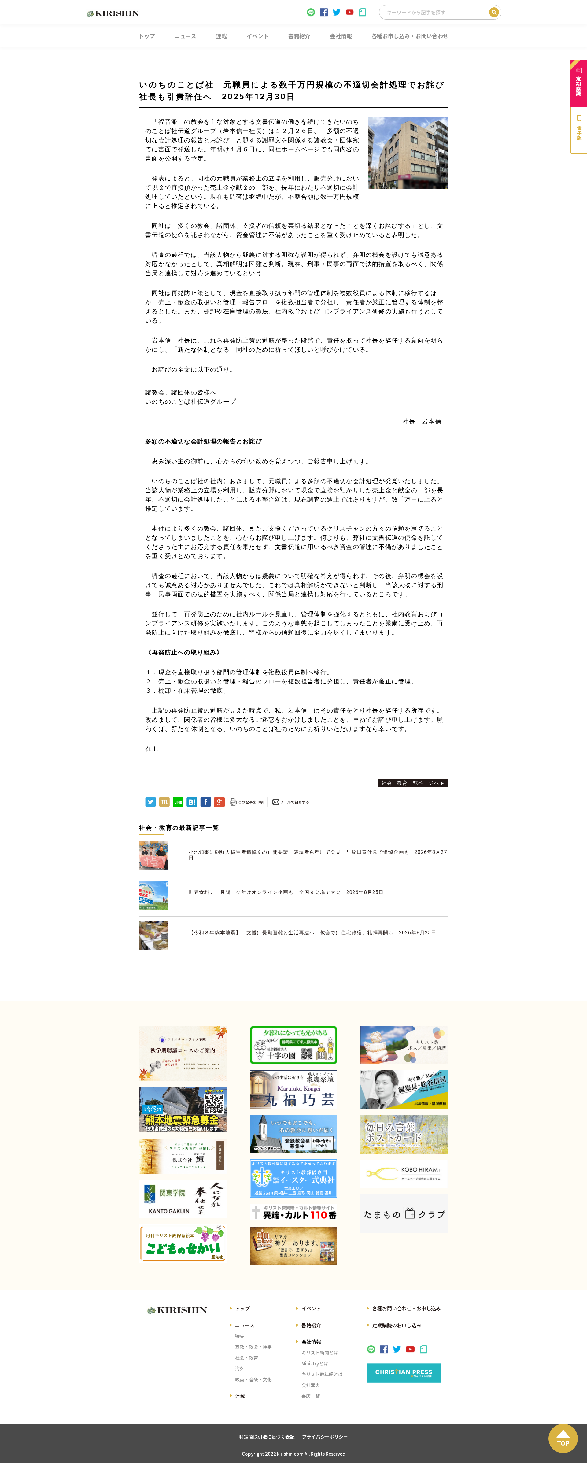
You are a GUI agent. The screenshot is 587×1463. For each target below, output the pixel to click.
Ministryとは (314, 1363)
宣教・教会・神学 (253, 1346)
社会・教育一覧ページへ (410, 783)
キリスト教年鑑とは (322, 1374)
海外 (239, 1368)
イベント (311, 1308)
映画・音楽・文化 (253, 1379)
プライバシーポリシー (325, 1436)
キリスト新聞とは (319, 1352)
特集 (239, 1336)
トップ (242, 1308)
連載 (240, 1395)
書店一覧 (310, 1396)
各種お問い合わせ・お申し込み (406, 1308)
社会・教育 (246, 1357)
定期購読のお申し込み (396, 1325)
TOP (563, 1443)
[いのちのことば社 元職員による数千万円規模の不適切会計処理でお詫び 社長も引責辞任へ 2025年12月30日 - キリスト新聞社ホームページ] (191, 806)
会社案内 (310, 1385)
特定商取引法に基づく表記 (266, 1436)
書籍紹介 (311, 1325)
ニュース (244, 1325)
